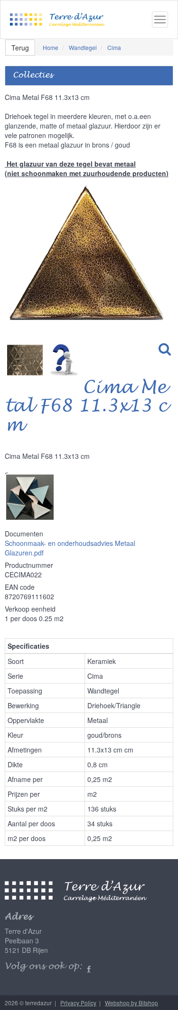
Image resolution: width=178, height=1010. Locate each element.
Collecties (33, 75)
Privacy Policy (78, 1003)
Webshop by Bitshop (131, 1003)
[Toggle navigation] (160, 19)
